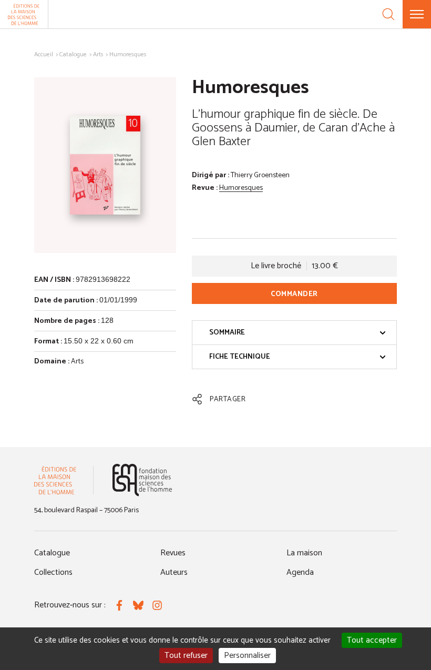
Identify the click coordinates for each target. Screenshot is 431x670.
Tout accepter (372, 640)
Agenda (300, 572)
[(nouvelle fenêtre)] (142, 480)
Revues (173, 553)
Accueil (43, 54)
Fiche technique (239, 357)
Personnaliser (247, 655)
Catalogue (73, 54)
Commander (294, 294)
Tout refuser (186, 655)
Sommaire (227, 333)
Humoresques (241, 188)
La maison (304, 553)
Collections (53, 572)
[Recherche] (388, 14)
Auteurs (174, 572)
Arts (98, 54)
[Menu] (417, 14)
